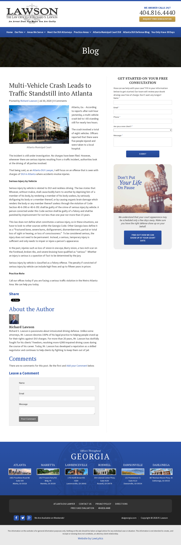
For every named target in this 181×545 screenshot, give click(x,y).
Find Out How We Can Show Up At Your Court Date (142, 237)
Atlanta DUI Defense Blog (136, 32)
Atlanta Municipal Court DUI (107, 32)
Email (21, 393)
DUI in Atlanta (28, 174)
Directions (121, 503)
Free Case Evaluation (82, 508)
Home (10, 32)
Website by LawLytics (90, 538)
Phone (117, 117)
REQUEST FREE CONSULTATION (157, 19)
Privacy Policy (103, 503)
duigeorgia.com (128, 517)
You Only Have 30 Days (163, 32)
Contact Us (85, 503)
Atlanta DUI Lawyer (43, 170)
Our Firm (19, 32)
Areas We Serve (35, 32)
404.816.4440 (157, 12)
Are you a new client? (123, 126)
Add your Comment (76, 365)
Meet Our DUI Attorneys (59, 32)
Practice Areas (81, 32)
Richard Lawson (28, 100)
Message (23, 404)
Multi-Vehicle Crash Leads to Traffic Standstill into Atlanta (50, 89)
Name (22, 383)
